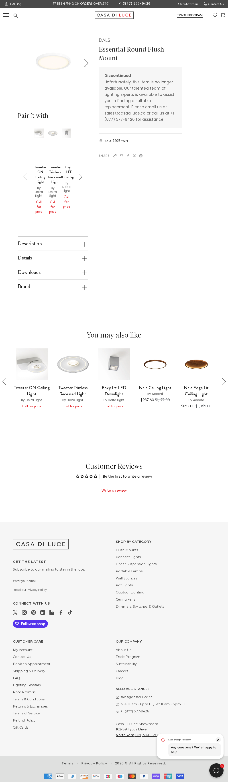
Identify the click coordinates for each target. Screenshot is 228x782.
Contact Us (216, 3)
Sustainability (126, 664)
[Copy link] (115, 155)
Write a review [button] (114, 490)
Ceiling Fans (125, 599)
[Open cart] (222, 15)
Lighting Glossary (27, 685)
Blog (120, 678)
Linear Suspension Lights (136, 564)
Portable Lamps (129, 571)
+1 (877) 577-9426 (134, 3)
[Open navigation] (6, 15)
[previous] (20, 63)
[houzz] (51, 612)
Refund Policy (24, 720)
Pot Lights (124, 585)
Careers (122, 671)
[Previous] (27, 177)
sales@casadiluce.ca (125, 113)
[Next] (79, 177)
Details (25, 257)
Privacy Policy (37, 589)
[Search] (54, 16)
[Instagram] (24, 612)
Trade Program (128, 657)
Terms (67, 763)
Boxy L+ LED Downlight (69, 172)
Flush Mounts (127, 550)
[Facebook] (128, 155)
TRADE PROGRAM (190, 15)
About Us (123, 650)
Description (30, 243)
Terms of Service (26, 713)
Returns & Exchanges (30, 706)
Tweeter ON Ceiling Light (40, 175)
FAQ (16, 678)
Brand (24, 286)
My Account (23, 650)
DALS (104, 40)
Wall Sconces (126, 578)
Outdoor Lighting (130, 592)
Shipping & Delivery (29, 671)
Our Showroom (188, 3)
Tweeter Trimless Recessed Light (55, 175)
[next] (85, 63)
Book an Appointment (31, 664)
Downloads (29, 272)
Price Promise (24, 692)
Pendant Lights (128, 557)
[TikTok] (70, 612)
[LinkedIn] (42, 612)
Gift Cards (20, 728)
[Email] (121, 155)
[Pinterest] (140, 155)
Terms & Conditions (29, 699)
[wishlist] (215, 15)
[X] (134, 155)
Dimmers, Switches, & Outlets (140, 607)
